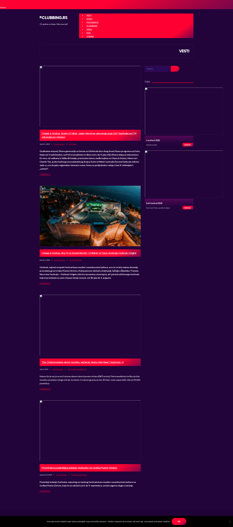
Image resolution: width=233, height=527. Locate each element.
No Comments (59, 144)
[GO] (175, 69)
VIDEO (89, 29)
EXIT (70, 144)
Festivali (72, 260)
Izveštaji (80, 369)
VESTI (89, 15)
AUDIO (89, 19)
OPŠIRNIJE (45, 174)
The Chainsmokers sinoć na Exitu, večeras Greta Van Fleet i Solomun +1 (83, 362)
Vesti (74, 144)
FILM (89, 33)
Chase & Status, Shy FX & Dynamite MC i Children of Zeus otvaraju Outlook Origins (89, 253)
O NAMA (90, 36)
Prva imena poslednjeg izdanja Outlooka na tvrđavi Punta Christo (79, 467)
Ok (179, 521)
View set (187, 145)
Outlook (79, 260)
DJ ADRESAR (92, 26)
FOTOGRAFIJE (92, 22)
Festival (74, 369)
